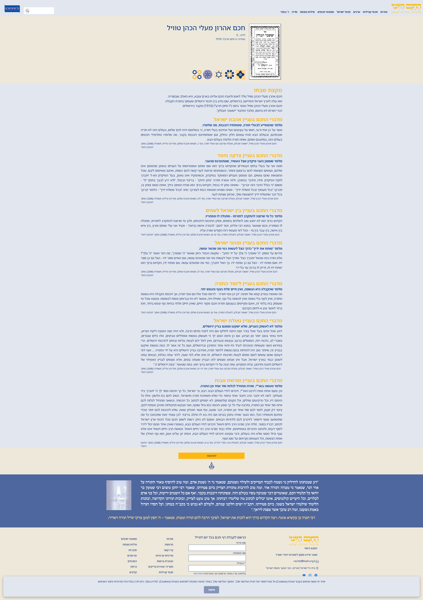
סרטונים (132, 555)
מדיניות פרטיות (164, 555)
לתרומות (211, 456)
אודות (383, 12)
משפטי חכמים (325, 12)
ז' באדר (284, 12)
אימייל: (241, 563)
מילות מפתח (307, 12)
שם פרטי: (241, 542)
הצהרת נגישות (165, 561)
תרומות (169, 544)
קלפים (133, 572)
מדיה (294, 12)
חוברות (133, 550)
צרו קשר (168, 550)
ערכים (356, 12)
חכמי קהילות (370, 12)
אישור (211, 590)
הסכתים (132, 561)
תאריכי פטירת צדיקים (160, 566)
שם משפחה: (239, 553)
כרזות (134, 566)
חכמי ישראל (343, 12)
